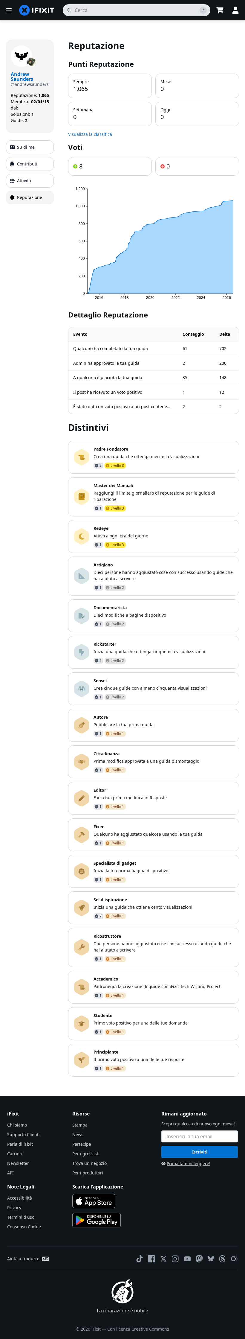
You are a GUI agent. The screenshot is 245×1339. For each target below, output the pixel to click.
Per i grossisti (85, 1153)
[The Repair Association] (234, 1258)
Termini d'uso (20, 1217)
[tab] (30, 147)
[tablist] (30, 172)
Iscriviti (199, 1152)
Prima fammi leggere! (188, 1163)
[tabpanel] (153, 558)
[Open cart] (220, 10)
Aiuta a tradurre (23, 1259)
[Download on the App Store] (93, 1201)
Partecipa (81, 1144)
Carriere (15, 1153)
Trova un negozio (89, 1163)
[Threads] (222, 1258)
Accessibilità (19, 1198)
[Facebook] (151, 1258)
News (77, 1134)
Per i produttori (87, 1173)
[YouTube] (187, 1258)
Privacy (14, 1207)
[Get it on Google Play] (96, 1220)
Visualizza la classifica (90, 134)
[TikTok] (139, 1258)
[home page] (36, 10)
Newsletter (18, 1163)
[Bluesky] (211, 1259)
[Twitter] (163, 1258)
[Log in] (235, 10)
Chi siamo (17, 1125)
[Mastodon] (199, 1258)
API (10, 1173)
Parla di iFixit (20, 1144)
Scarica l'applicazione (97, 1186)
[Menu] (9, 10)
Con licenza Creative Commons (138, 1329)
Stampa (80, 1125)
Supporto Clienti (23, 1134)
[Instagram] (175, 1258)
